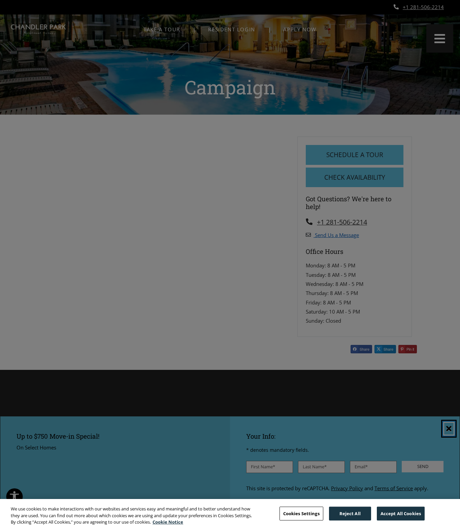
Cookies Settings (301, 513)
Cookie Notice (168, 522)
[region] (230, 514)
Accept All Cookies (401, 513)
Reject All (350, 513)
